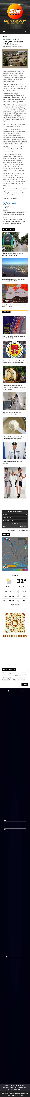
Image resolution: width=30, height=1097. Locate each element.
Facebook (13, 1087)
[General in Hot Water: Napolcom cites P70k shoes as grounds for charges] (14, 350)
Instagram (17, 1089)
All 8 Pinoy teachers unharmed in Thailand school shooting (15, 242)
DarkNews (11, 1095)
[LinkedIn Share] (14, 203)
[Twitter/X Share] (10, 203)
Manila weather (15, 605)
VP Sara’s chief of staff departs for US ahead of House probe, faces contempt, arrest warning (14, 220)
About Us (21, 1085)
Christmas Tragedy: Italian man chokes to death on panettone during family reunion (14, 387)
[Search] (25, 31)
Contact (10, 1089)
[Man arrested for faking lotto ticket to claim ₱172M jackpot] (14, 325)
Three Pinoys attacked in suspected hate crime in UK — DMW (15, 267)
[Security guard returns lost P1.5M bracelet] (14, 450)
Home (15, 1085)
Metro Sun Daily (15, 21)
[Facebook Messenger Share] (7, 203)
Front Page (8, 1085)
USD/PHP (16, 530)
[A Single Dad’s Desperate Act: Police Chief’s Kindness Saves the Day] (14, 426)
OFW (5, 36)
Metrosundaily (7, 46)
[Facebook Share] (4, 203)
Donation (6, 1087)
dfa (9, 207)
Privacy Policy (22, 1087)
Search (25, 684)
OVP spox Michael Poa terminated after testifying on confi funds (14, 212)
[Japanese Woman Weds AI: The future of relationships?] (14, 401)
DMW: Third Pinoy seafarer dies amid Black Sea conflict (15, 293)
